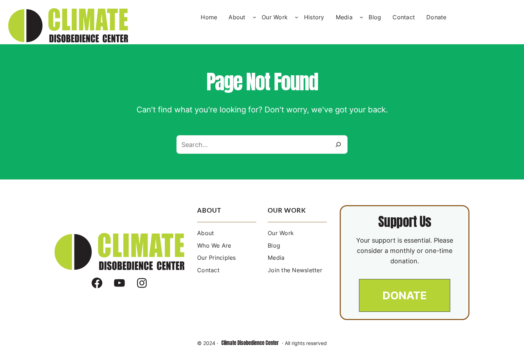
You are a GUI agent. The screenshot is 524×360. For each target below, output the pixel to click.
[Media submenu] (361, 17)
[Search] (338, 144)
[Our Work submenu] (296, 17)
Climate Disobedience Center (250, 343)
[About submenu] (254, 17)
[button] (404, 295)
